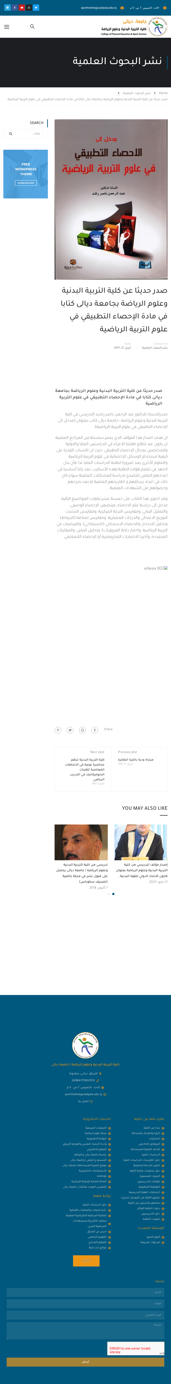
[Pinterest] (58, 730)
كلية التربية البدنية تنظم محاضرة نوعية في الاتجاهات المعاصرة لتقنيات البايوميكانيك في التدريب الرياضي (84, 769)
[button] (113, 894)
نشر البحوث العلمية (137, 93)
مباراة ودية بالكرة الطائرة (136, 760)
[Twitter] (36, 7)
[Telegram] (7, 7)
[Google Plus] (82, 730)
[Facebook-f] (15, 7)
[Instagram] (29, 7)
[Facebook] (94, 730)
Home (163, 93)
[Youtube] (22, 7)
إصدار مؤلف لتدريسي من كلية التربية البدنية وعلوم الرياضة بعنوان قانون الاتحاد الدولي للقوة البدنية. (142, 870)
